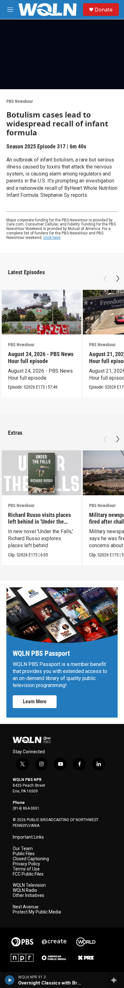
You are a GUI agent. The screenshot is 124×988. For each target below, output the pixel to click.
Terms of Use (26, 869)
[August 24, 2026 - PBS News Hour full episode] (41, 312)
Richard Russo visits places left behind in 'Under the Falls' (39, 522)
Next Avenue (25, 907)
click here (51, 237)
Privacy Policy (26, 864)
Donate (104, 9)
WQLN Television (29, 885)
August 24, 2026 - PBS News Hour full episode (40, 357)
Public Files (24, 853)
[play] (10, 980)
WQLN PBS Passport (41, 653)
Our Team (23, 848)
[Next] (117, 278)
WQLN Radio (25, 890)
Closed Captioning (31, 858)
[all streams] (115, 980)
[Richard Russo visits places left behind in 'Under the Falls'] (41, 472)
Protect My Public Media (37, 912)
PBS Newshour (19, 101)
